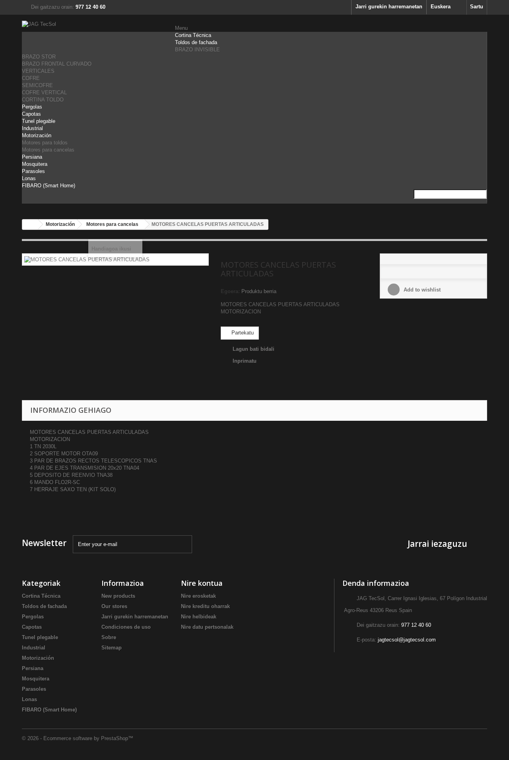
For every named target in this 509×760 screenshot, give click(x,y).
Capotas (31, 114)
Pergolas (32, 107)
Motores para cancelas (48, 150)
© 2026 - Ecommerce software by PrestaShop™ (77, 738)
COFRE (31, 78)
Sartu (476, 7)
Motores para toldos (45, 143)
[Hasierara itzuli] (30, 224)
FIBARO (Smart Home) (48, 186)
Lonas (29, 178)
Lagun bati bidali (253, 349)
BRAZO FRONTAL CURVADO (56, 64)
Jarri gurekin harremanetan (389, 7)
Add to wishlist (421, 290)
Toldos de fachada (196, 42)
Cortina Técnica (193, 35)
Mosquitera (34, 164)
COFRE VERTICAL (44, 92)
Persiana (32, 157)
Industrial (32, 128)
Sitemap (111, 648)
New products (118, 596)
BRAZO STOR (39, 57)
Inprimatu (244, 361)
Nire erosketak (198, 596)
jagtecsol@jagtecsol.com (407, 640)
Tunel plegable (38, 121)
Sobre (108, 637)
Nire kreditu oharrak (205, 606)
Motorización (36, 135)
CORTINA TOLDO (43, 100)
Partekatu (242, 333)
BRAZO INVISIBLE (197, 49)
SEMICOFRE (37, 85)
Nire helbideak (198, 617)
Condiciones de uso (126, 627)
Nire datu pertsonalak (207, 627)
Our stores (114, 606)
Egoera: (230, 291)
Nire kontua (202, 583)
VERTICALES (38, 71)
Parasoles (33, 171)
